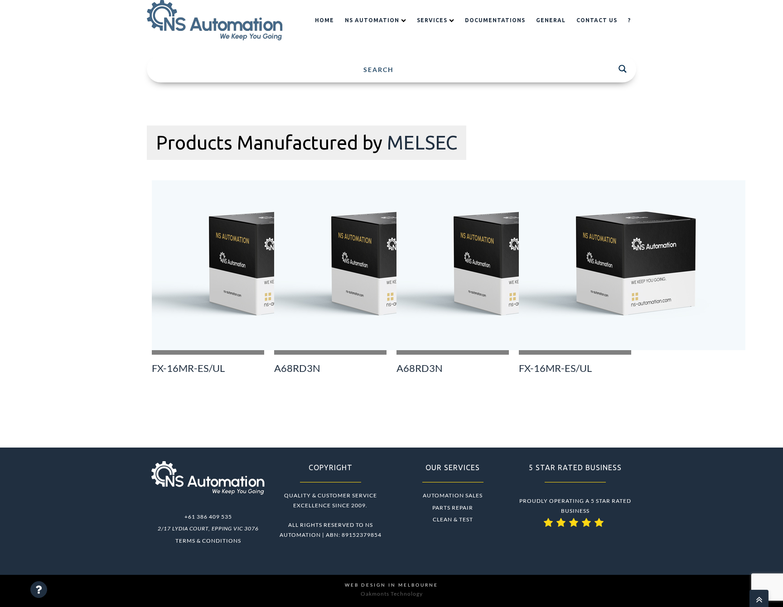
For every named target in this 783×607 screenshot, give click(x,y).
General (551, 20)
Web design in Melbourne (391, 585)
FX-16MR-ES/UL (188, 368)
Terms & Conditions (208, 540)
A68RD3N (297, 368)
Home (324, 20)
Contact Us (596, 20)
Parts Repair (452, 507)
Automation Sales (453, 495)
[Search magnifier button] (622, 68)
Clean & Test (453, 519)
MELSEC (422, 142)
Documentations (495, 20)
